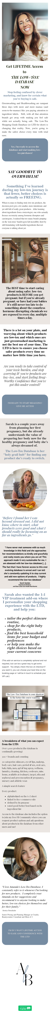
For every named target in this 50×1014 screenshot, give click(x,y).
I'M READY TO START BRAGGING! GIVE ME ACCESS (25, 404)
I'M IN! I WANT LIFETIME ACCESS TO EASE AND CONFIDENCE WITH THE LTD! (25, 933)
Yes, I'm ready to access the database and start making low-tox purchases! (25, 149)
